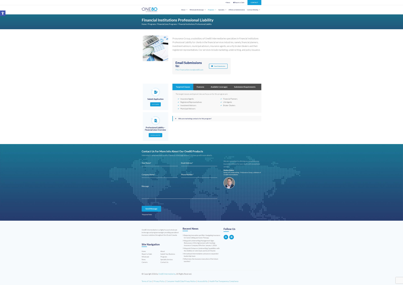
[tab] (182, 87)
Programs (211, 10)
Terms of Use (147, 281)
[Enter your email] (199, 163)
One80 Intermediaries (167, 274)
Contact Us (164, 262)
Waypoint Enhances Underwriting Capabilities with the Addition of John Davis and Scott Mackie (202, 249)
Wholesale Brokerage (197, 10)
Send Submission (219, 66)
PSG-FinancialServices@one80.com (189, 70)
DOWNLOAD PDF (155, 135)
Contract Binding (252, 10)
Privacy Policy (159, 281)
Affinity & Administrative (237, 10)
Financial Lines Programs (167, 24)
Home (144, 24)
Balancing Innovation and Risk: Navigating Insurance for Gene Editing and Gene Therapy (202, 236)
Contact (254, 2)
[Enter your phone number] (199, 174)
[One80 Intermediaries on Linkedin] (226, 237)
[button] (2, 13)
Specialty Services (166, 259)
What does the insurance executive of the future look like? (201, 260)
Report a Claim (239, 2)
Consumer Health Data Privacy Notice (181, 281)
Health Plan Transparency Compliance (223, 281)
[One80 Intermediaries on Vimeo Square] (231, 237)
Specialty (221, 10)
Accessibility (202, 281)
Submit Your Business (167, 254)
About (183, 10)
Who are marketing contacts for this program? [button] (195, 119)
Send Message (151, 209)
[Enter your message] (179, 191)
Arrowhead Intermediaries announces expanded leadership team (201, 255)
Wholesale (145, 257)
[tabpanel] (216, 101)
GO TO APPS (155, 104)
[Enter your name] (160, 163)
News (228, 2)
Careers (145, 262)
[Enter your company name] (160, 174)
